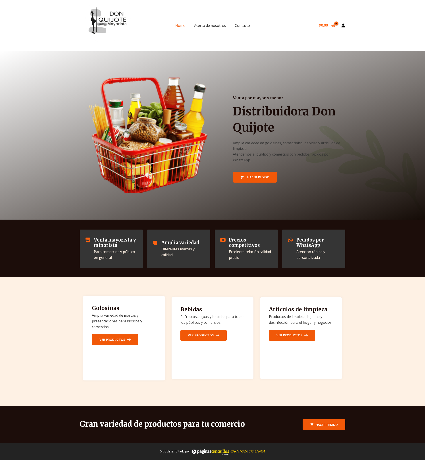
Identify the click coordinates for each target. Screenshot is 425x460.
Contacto (242, 25)
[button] (324, 424)
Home (180, 25)
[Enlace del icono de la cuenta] (343, 25)
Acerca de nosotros (210, 25)
